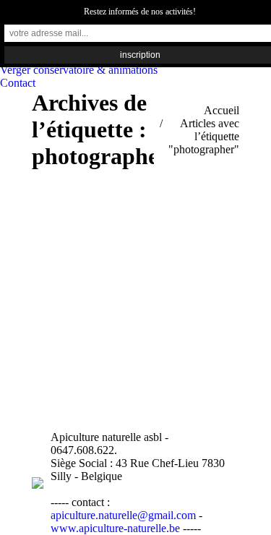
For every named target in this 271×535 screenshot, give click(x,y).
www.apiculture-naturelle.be (117, 528)
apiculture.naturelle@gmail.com (123, 515)
